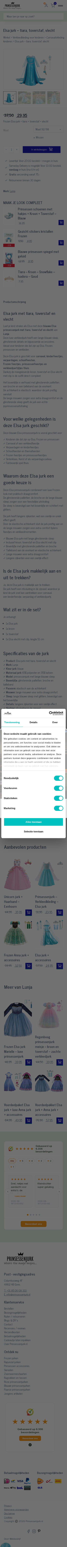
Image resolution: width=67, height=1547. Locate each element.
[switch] (58, 788)
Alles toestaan (34, 822)
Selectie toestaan (33, 831)
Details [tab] (34, 722)
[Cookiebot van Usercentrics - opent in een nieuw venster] (49, 713)
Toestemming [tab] (12, 722)
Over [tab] (55, 722)
